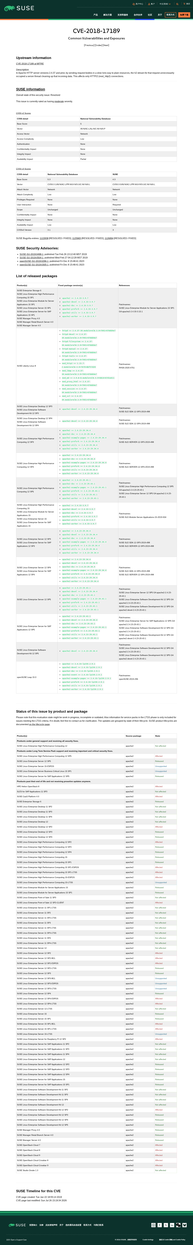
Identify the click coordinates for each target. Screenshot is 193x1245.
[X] (166, 1225)
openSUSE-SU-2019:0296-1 (34, 261)
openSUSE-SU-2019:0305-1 (34, 265)
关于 (61, 1225)
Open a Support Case (19, 1240)
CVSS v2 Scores (23, 113)
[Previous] (89, 45)
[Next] (106, 45)
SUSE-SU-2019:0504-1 (31, 257)
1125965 (76, 238)
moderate (59, 101)
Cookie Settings (148, 1240)
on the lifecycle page (39, 724)
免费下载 (184, 15)
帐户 (153, 4)
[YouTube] (153, 1225)
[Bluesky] (184, 1225)
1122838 (44, 238)
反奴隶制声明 (51, 1225)
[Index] (98, 45)
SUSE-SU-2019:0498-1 (31, 254)
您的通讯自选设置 (73, 1225)
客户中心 (139, 4)
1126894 (109, 238)
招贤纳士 (33, 1225)
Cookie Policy (180, 1240)
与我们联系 (98, 1225)
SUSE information (30, 89)
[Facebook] (160, 1225)
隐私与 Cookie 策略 (166, 1240)
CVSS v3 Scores (23, 169)
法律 (41, 1225)
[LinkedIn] (172, 1225)
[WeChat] (178, 1225)
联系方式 (170, 15)
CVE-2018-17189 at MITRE (30, 64)
